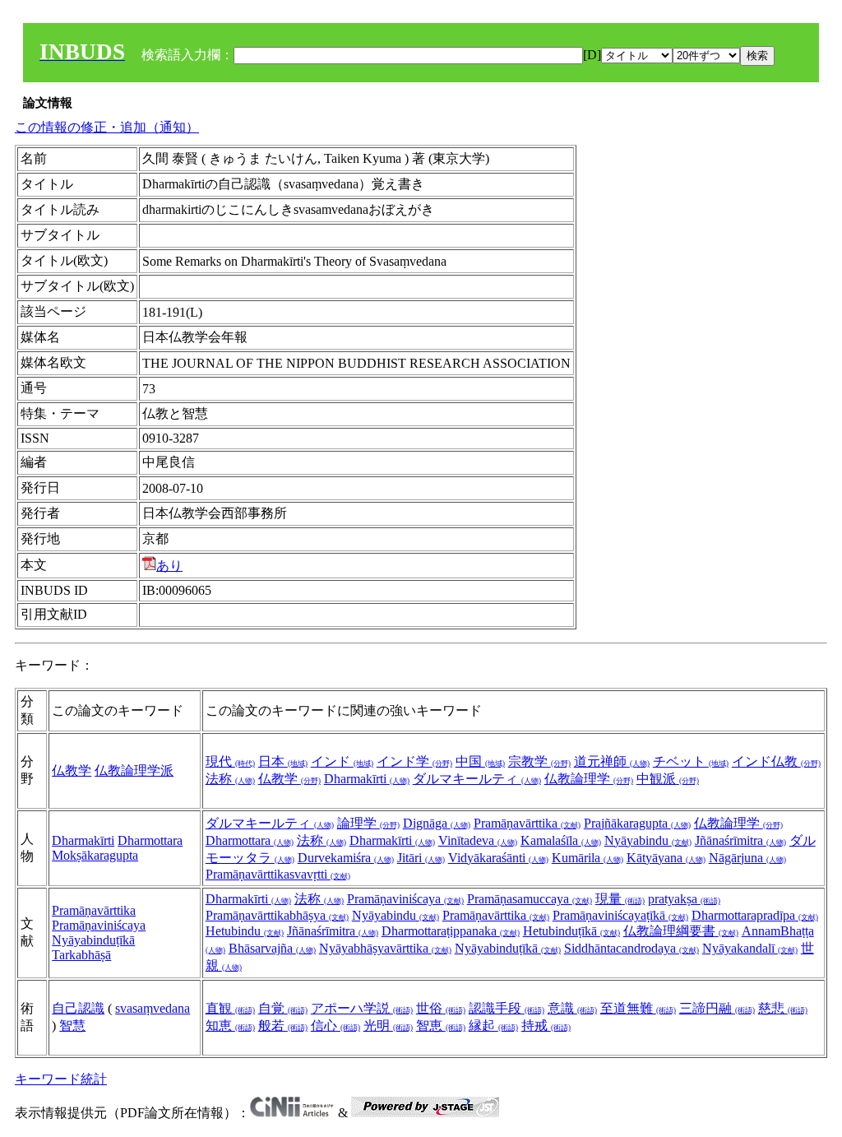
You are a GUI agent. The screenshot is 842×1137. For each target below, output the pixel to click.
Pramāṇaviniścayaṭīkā (620, 915)
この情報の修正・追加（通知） (107, 127)
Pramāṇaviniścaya (99, 925)
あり (169, 566)
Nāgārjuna (747, 858)
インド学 (414, 761)
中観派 (667, 779)
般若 (283, 1026)
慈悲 (782, 1008)
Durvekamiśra (346, 858)
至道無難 (638, 1008)
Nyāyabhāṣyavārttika (385, 948)
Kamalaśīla (560, 840)
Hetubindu (245, 931)
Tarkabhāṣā (81, 955)
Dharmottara (150, 840)
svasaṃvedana (152, 1008)
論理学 (368, 823)
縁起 (493, 1026)
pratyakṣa (684, 899)
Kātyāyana (666, 858)
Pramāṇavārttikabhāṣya (277, 915)
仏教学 (71, 770)
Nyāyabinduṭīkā (93, 940)
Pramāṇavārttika (527, 823)
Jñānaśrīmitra (740, 840)
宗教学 (539, 761)
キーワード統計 (61, 1079)
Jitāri (421, 858)
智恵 (440, 1026)
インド (342, 761)
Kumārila (587, 858)
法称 (230, 779)
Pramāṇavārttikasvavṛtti (278, 874)
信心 (335, 1026)
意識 (572, 1008)
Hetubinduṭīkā (571, 931)
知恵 (230, 1026)
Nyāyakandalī (750, 948)
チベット (691, 761)
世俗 (440, 1008)
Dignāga (436, 823)
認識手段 (506, 1008)
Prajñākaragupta (637, 823)
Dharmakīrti (366, 779)
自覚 (283, 1008)
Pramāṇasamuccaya (529, 899)
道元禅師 (612, 761)
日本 (283, 761)
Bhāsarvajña (272, 948)
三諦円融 (717, 1008)
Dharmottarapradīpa (755, 915)
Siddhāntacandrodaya (631, 948)
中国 (480, 761)
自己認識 (78, 1008)
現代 (230, 761)
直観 (230, 1008)
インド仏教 (776, 761)
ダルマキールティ (477, 779)
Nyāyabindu (648, 840)
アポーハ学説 (362, 1008)
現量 (620, 899)
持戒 (546, 1026)
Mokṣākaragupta (95, 855)
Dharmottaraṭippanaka (451, 931)
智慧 (72, 1026)
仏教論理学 (588, 779)
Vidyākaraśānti (498, 858)
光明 (388, 1026)
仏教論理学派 (134, 770)
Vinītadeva (477, 840)
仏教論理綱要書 (680, 931)
